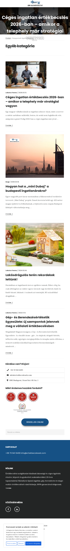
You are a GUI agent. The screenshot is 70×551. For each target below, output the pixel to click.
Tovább (8, 488)
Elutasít (21, 543)
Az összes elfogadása (33, 543)
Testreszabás (11, 543)
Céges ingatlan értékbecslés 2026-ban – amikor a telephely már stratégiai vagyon (35, 101)
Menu (35, 3)
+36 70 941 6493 (16, 370)
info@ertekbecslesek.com (21, 375)
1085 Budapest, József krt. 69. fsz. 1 (23, 380)
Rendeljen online (35, 422)
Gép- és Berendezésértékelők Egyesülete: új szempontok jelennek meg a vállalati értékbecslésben (32, 321)
